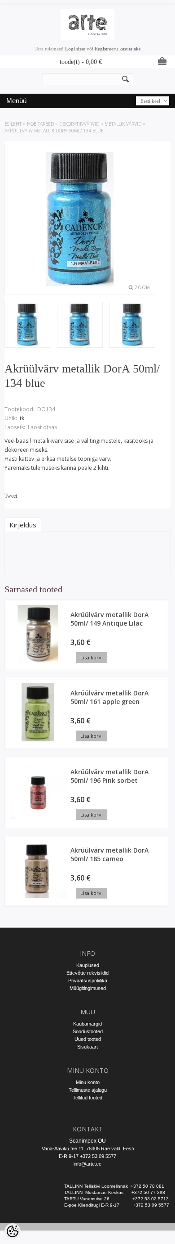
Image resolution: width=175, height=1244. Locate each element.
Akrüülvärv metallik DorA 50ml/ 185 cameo (109, 854)
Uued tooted (87, 1039)
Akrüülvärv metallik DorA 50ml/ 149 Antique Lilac (109, 618)
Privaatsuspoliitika (87, 980)
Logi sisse (75, 48)
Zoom (142, 287)
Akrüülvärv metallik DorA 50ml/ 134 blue (54, 130)
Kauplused (87, 965)
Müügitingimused (88, 988)
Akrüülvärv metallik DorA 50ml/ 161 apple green (109, 697)
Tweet (10, 496)
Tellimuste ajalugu (88, 1090)
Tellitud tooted (87, 1097)
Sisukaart (87, 1046)
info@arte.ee (87, 1164)
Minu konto (88, 1082)
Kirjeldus (22, 524)
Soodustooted (88, 1031)
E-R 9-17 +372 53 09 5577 (87, 1156)
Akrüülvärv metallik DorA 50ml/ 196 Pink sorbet (109, 776)
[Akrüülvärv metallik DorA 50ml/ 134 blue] (80, 326)
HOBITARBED (40, 124)
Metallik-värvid (123, 124)
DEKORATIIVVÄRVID (79, 124)
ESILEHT (13, 124)
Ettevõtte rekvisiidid (87, 973)
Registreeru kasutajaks (117, 48)
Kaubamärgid (87, 1023)
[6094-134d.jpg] (27, 326)
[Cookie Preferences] (12, 1231)
